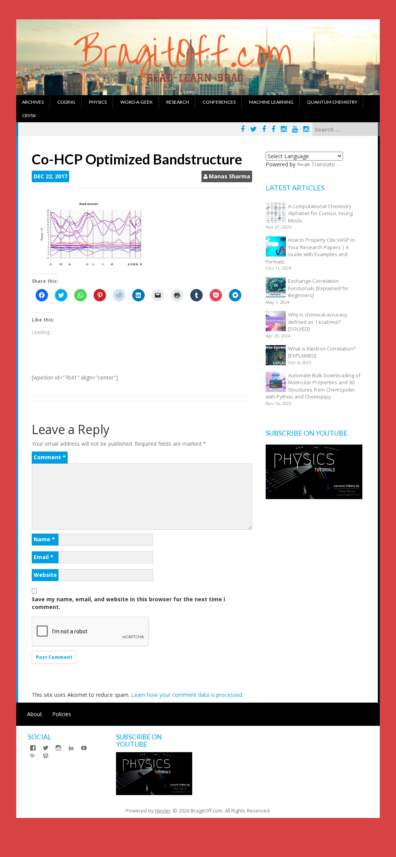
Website (45, 574)
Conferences (219, 102)
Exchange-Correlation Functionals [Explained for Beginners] (318, 288)
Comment (50, 457)
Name (44, 539)
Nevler (163, 810)
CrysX (29, 115)
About (34, 714)
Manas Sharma (229, 176)
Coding (66, 102)
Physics (98, 102)
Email (43, 557)
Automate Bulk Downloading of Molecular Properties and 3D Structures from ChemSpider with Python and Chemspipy (313, 386)
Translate (323, 164)
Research (177, 102)
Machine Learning (271, 102)
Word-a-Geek (136, 102)
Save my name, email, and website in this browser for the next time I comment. (128, 603)
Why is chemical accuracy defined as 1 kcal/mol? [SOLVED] (317, 321)
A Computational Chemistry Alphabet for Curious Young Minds (320, 213)
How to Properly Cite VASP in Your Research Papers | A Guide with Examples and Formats (310, 250)
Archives (33, 102)
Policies (61, 714)
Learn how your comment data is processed (186, 694)
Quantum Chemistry (332, 102)
